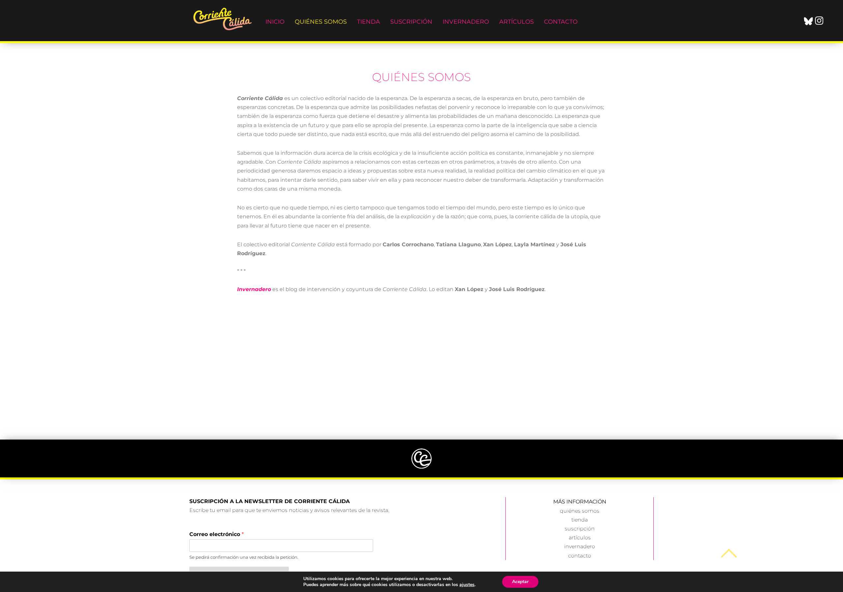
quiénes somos (321, 21)
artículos (580, 537)
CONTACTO (561, 21)
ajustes (467, 585)
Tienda (368, 21)
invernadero (579, 546)
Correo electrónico (216, 534)
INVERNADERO (466, 21)
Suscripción (411, 21)
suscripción (580, 528)
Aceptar (520, 582)
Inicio (275, 21)
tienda (579, 520)
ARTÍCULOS (516, 21)
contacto (579, 555)
